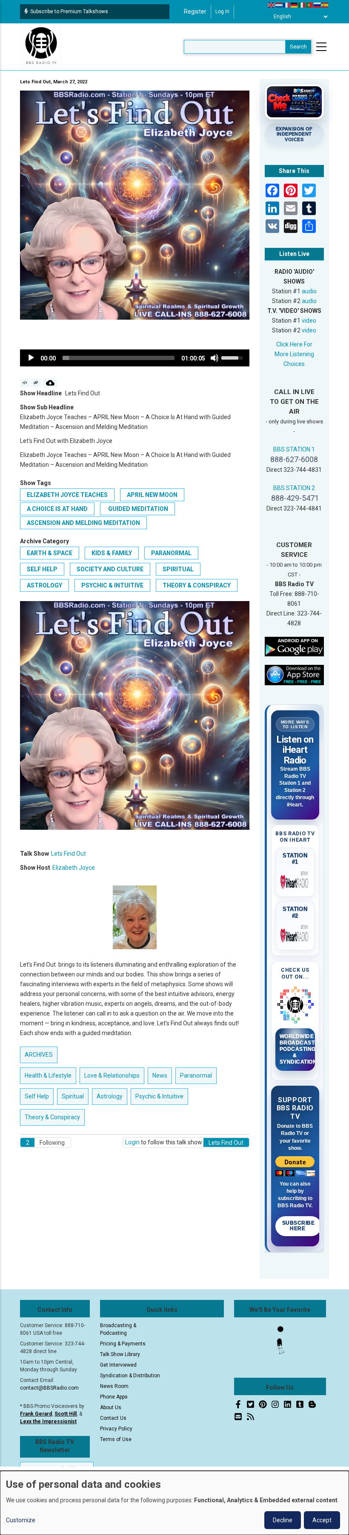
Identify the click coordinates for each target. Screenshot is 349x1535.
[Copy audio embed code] (25, 383)
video (309, 320)
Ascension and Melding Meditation (83, 522)
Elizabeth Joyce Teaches (67, 494)
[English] (271, 5)
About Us (110, 1407)
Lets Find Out (68, 853)
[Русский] (317, 5)
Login (132, 1142)
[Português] (310, 5)
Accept (322, 1520)
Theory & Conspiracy (197, 585)
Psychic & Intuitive (112, 585)
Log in (222, 11)
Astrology (44, 585)
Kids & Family (112, 553)
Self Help (42, 569)
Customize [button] (20, 1520)
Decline (282, 1520)
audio (309, 291)
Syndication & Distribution (130, 1376)
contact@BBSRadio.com (49, 1388)
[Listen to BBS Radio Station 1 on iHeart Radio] (295, 880)
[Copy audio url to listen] (36, 383)
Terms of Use (116, 1439)
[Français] (287, 5)
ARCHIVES (39, 1054)
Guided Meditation (137, 508)
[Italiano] (302, 5)
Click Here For (294, 344)
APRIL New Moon (152, 494)
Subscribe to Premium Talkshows (69, 11)
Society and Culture (110, 569)
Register (195, 11)
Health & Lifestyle (48, 1075)
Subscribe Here (298, 1226)
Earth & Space (49, 553)
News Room (114, 1386)
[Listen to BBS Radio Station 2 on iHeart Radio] (295, 933)
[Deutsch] (294, 5)
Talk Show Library (120, 1354)
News (159, 1075)
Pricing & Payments (123, 1344)
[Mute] (214, 358)
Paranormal (171, 553)
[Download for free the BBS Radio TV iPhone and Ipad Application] (294, 674)
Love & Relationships (112, 1075)
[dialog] (174, 1503)
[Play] (31, 358)
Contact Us (113, 1418)
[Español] (325, 5)
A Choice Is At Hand (57, 508)
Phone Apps (114, 1397)
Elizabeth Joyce (73, 867)
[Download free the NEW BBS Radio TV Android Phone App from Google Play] (294, 646)
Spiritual (178, 569)
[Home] (41, 46)
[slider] (118, 358)
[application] (134, 357)
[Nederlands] (279, 5)
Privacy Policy (116, 1429)
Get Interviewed (118, 1365)
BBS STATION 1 (294, 449)
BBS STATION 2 (294, 488)
